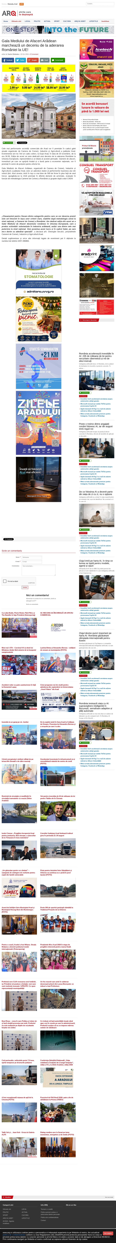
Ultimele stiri (16, 21)
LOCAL (27, 21)
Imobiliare (105, 21)
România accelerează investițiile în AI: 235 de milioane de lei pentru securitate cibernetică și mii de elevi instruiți (96, 357)
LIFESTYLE (93, 21)
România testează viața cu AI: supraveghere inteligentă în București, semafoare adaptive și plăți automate (95, 707)
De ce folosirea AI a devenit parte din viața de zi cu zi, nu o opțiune (96, 492)
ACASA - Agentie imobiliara (8, 1222)
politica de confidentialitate (14, 1235)
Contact (43, 1220)
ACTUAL (47, 21)
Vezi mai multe (109, 1197)
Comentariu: (15, 566)
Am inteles (108, 1233)
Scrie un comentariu (32, 604)
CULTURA (67, 21)
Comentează (8, 142)
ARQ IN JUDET (80, 21)
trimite (25, 587)
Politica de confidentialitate (49, 1217)
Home (6, 21)
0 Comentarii (34, 54)
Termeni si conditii (47, 1209)
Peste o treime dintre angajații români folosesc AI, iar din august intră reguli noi (96, 426)
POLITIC (37, 21)
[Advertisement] (39, 197)
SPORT (57, 21)
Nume (17, 557)
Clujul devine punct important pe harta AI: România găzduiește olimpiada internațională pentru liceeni (95, 637)
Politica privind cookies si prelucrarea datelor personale (50, 1213)
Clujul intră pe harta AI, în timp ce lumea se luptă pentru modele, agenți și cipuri (96, 563)
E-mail (17, 561)
